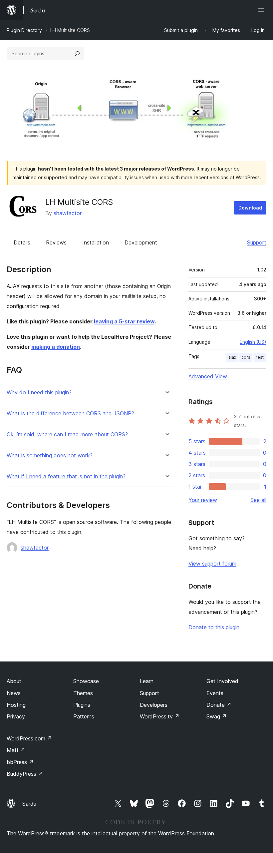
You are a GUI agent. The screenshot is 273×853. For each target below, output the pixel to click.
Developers (153, 704)
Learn (146, 681)
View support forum (212, 563)
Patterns (83, 716)
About (14, 681)
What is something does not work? (50, 455)
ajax (232, 357)
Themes (83, 693)
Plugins (81, 704)
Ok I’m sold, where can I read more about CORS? (67, 434)
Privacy (16, 716)
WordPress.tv (159, 716)
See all (258, 500)
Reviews (56, 242)
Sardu (29, 803)
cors (245, 357)
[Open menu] (262, 10)
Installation (95, 242)
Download (250, 208)
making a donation (55, 346)
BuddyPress (25, 773)
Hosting (16, 704)
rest (260, 357)
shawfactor (68, 213)
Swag (216, 716)
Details (22, 242)
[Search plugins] (77, 53)
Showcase (86, 681)
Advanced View (207, 376)
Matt (16, 750)
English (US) (253, 342)
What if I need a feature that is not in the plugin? (66, 476)
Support (256, 242)
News (14, 693)
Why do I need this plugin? (39, 392)
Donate (218, 704)
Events (214, 693)
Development (141, 242)
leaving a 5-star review (124, 321)
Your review (202, 500)
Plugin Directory (24, 30)
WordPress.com (29, 738)
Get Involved (222, 681)
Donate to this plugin (213, 627)
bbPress (20, 762)
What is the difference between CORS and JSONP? (70, 413)
